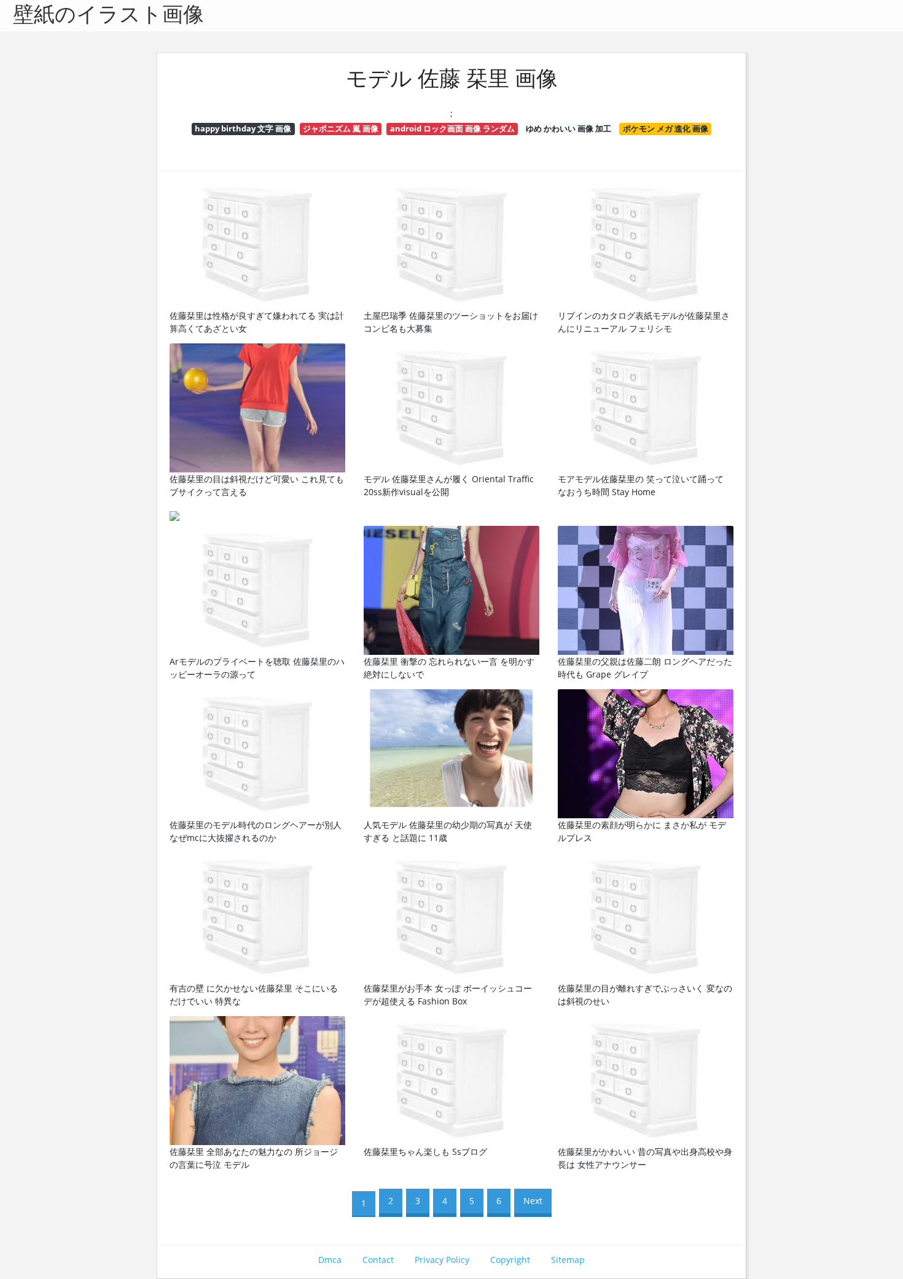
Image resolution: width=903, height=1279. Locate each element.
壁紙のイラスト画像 (108, 15)
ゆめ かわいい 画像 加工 (568, 128)
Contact (378, 1259)
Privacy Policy (442, 1259)
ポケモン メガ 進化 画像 (665, 128)
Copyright (510, 1259)
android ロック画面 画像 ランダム (452, 128)
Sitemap (568, 1259)
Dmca (330, 1259)
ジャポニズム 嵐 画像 (340, 128)
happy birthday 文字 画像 (243, 128)
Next (532, 1201)
